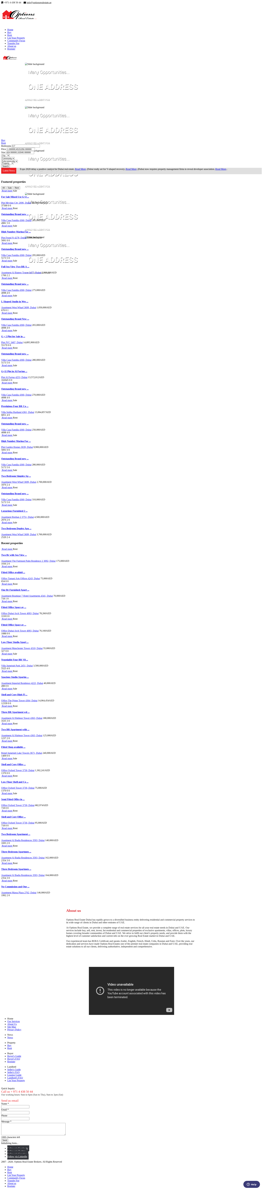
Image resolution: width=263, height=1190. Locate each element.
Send (4, 1140)
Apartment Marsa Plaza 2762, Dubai (18, 892)
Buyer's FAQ (13, 1059)
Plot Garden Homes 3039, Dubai (17, 447)
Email (5, 1109)
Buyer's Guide (14, 1056)
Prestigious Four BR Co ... (14, 406)
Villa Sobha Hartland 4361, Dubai (17, 412)
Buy (9, 32)
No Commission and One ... (15, 886)
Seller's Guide (14, 1069)
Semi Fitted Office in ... (13, 799)
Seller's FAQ (13, 1072)
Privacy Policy (14, 1029)
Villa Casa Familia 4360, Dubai (16, 220)
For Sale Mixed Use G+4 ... (15, 197)
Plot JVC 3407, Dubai (12, 342)
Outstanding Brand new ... (15, 214)
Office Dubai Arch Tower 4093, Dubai (20, 613)
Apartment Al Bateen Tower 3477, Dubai (21, 272)
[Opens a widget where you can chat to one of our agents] (251, 1184)
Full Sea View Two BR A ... (15, 266)
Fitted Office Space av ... (13, 607)
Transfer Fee (13, 43)
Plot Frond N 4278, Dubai (13, 237)
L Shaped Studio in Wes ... (14, 301)
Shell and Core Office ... (13, 764)
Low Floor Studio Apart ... (15, 642)
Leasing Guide (14, 1075)
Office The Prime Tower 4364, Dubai (19, 700)
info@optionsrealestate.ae (39, 2)
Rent (9, 35)
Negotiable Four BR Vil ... (14, 659)
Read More (80, 169)
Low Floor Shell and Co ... (14, 782)
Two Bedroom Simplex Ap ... (16, 476)
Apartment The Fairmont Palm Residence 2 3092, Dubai (28, 561)
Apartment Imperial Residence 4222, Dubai (22, 683)
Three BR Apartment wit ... (15, 712)
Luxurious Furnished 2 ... (14, 511)
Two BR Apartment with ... (15, 729)
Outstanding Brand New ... (15, 319)
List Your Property (16, 38)
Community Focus (16, 40)
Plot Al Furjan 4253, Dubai (14, 377)
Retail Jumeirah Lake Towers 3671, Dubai (21, 753)
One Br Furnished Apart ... (15, 590)
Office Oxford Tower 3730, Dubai (17, 770)
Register (11, 49)
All (3, 188)
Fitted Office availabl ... (13, 572)
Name (5, 1103)
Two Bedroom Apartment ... (15, 834)
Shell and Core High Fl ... (14, 694)
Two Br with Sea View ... (14, 555)
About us (11, 46)
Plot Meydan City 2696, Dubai (16, 202)
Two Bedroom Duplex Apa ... (16, 528)
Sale (10, 188)
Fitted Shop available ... (13, 747)
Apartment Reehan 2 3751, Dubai (17, 517)
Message (6, 1121)
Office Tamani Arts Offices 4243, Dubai (20, 578)
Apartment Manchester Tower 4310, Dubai (22, 648)
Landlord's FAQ (15, 1077)
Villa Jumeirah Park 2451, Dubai (17, 665)
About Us (12, 1024)
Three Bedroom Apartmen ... (16, 851)
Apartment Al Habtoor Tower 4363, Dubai (21, 718)
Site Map (11, 1027)
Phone (4, 1115)
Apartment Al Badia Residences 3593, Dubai (23, 840)
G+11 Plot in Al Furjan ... (14, 371)
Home (10, 29)
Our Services (13, 1021)
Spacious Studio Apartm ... (15, 677)
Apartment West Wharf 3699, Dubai (18, 307)
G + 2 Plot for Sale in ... (13, 336)
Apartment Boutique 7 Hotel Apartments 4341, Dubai (27, 596)
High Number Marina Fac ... (16, 231)
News (10, 1037)
